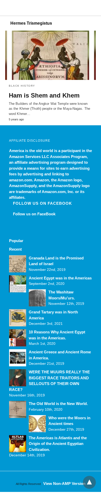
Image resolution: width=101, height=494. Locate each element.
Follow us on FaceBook (42, 203)
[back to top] (89, 482)
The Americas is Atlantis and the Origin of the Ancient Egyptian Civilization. (58, 444)
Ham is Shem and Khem (44, 95)
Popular (16, 240)
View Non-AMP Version (64, 483)
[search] (93, 8)
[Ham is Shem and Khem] (50, 55)
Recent (15, 249)
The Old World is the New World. (58, 403)
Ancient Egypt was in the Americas (60, 278)
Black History (22, 85)
